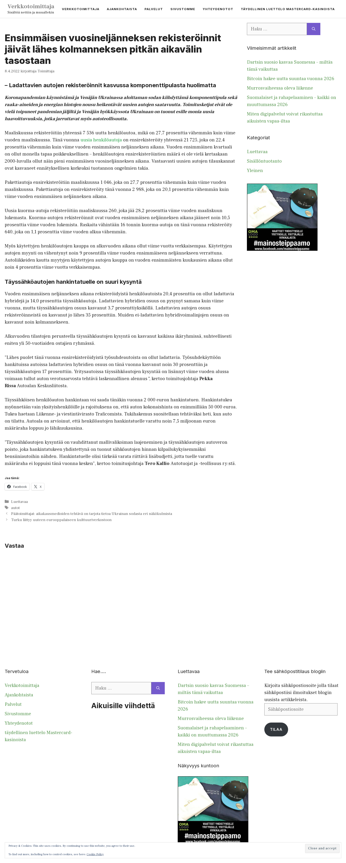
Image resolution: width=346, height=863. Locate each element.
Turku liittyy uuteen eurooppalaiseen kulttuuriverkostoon (61, 519)
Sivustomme (182, 9)
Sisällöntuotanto (264, 161)
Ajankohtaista (122, 9)
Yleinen (255, 171)
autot (15, 507)
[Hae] (313, 29)
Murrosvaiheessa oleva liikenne (280, 88)
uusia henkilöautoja (101, 140)
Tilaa (276, 729)
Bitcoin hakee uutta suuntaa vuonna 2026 (290, 79)
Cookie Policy (95, 854)
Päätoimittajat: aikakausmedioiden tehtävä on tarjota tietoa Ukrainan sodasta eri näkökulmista (91, 513)
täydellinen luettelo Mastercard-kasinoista (288, 9)
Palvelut (154, 9)
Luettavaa (19, 501)
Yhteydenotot (218, 9)
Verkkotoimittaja (31, 6)
